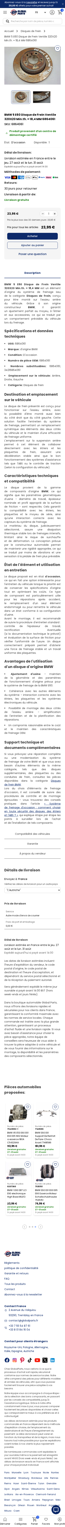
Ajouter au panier (32, 245)
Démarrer (5, 1523)
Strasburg (23, 1478)
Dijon (7, 1488)
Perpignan (47, 1499)
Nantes (55, 1472)
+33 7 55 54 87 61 (19, 1326)
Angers (16, 1488)
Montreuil (41, 1505)
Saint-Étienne (28, 1483)
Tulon (41, 1483)
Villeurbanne (38, 1488)
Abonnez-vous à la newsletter (23, 1294)
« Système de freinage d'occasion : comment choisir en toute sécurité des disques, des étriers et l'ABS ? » (32, 809)
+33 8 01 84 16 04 (19, 1329)
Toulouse (36, 1472)
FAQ (6, 1279)
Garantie (32, 844)
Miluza (7, 1510)
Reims (7, 1483)
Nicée (46, 1472)
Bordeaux (36, 1478)
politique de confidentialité (21, 1268)
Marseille (16, 1472)
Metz (58, 1499)
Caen (17, 1510)
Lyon (26, 1472)
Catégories (20, 1523)
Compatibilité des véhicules (32, 834)
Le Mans (8, 1494)
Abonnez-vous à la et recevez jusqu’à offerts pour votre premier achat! (31, 4)
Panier (34, 1521)
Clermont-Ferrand (46, 1494)
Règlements (12, 1263)
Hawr (16, 1483)
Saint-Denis (53, 1488)
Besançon (10, 1505)
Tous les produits (15, 1284)
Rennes (54, 1478)
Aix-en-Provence (24, 1494)
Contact (9, 1289)
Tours (26, 1499)
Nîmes (25, 1488)
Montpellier (10, 1478)
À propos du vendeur (33, 853)
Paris (7, 1472)
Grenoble (51, 1483)
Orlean (21, 1505)
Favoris (46, 1523)
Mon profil (59, 1523)
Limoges (16, 1499)
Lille (46, 1478)
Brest (7, 1499)
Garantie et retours (16, 1273)
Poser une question (33, 254)
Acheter (32, 236)
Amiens (36, 1499)
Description (32, 273)
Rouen (30, 1505)
